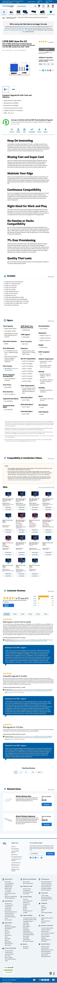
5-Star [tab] (15, 614)
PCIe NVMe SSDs (8, 885)
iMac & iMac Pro (8, 928)
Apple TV (7, 940)
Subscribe (50, 853)
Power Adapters (26, 890)
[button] (47, 804)
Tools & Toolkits (44, 895)
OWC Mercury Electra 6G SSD (33, 480)
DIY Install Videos (15, 848)
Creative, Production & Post (47, 928)
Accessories (44, 893)
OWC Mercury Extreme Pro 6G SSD (16, 480)
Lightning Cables (26, 931)
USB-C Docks (8, 955)
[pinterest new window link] (41, 857)
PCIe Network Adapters (46, 888)
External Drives (9, 901)
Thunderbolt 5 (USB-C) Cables (29, 918)
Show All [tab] (7, 614)
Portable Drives (8, 906)
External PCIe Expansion (46, 881)
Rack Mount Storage (9, 913)
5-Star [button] (34, 596)
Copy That (25, 899)
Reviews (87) (51, 42)
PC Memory (25, 948)
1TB (44, 64)
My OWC (25, 909)
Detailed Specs (8, 507)
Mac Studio (7, 932)
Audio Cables (26, 938)
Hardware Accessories (46, 897)
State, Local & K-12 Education (47, 933)
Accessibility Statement (16, 856)
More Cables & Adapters (28, 941)
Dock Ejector (26, 904)
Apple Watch (7, 938)
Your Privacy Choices (7, 982)
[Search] (35, 6)
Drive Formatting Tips (46, 953)
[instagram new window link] (33, 857)
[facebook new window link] (30, 858)
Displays (43, 905)
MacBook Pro (8, 925)
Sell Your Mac (8, 945)
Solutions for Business (47, 925)
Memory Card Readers (28, 883)
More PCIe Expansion (46, 890)
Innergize (25, 905)
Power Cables (26, 893)
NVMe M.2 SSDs (8, 886)
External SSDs (8, 910)
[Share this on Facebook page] (48, 70)
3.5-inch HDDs (8, 890)
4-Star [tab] (22, 614)
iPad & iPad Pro (8, 935)
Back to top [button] (51, 591)
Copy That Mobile (27, 900)
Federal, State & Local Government (46, 940)
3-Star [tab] (30, 614)
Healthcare (43, 938)
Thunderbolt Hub (8, 952)
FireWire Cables (26, 939)
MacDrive (25, 907)
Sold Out (46, 49)
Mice (42, 910)
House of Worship (45, 934)
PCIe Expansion (45, 879)
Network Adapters (9, 957)
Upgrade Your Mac (45, 946)
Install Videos (8, 509)
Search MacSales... (21, 6)
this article (38, 474)
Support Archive (44, 954)
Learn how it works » (15, 124)
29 (33, 772)
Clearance (43, 922)
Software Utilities (27, 910)
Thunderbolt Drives (9, 905)
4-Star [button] (34, 598)
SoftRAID (25, 912)
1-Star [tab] (45, 614)
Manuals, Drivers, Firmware (47, 949)
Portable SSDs (8, 908)
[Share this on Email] (53, 70)
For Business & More (20, 2)
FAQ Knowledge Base (46, 951)
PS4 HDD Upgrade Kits (10, 898)
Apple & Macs (8, 922)
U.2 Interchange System (46, 885)
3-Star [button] (34, 601)
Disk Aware (25, 902)
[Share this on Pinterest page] (50, 70)
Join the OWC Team (15, 862)
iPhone (6, 937)
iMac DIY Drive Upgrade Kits (11, 896)
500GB (40, 64)
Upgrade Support (45, 944)
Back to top (51, 276)
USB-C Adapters (26, 926)
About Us (13, 846)
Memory (25, 944)
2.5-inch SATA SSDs (9, 883)
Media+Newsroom (15, 865)
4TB (52, 64)
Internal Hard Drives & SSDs (26, 26)
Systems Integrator (45, 936)
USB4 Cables (26, 923)
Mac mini (7, 933)
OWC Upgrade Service (46, 956)
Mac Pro (7, 930)
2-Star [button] (34, 603)
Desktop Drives (8, 903)
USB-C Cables (26, 924)
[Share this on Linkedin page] (43, 70)
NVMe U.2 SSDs (8, 888)
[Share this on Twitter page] (46, 70)
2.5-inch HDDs (8, 891)
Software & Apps (27, 896)
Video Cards (44, 907)
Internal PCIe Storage (46, 886)
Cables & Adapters (28, 915)
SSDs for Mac (8, 881)
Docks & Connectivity (10, 948)
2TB (48, 64)
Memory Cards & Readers (29, 879)
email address (34, 853)
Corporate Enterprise (46, 929)
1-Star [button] (34, 605)
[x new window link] (38, 857)
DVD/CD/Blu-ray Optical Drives (10, 894)
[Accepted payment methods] (44, 980)
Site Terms (4, 980)
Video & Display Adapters (10, 959)
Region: (31, 1)
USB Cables (25, 928)
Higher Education (45, 931)
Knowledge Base (23, 441)
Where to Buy (14, 854)
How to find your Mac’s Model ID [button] (46, 487)
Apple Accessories (9, 943)
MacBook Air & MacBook (10, 927)
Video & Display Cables (28, 933)
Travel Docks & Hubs (9, 954)
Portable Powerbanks (28, 892)
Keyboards (43, 909)
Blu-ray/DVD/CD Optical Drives (10, 917)
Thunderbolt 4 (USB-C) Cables (29, 919)
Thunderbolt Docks (9, 950)
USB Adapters (26, 929)
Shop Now (46, 804)
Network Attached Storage (11, 911)
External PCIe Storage (46, 883)
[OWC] (8, 6)
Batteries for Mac (27, 888)
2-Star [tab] (38, 614)
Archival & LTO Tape (9, 915)
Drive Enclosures (8, 919)
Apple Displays (8, 942)
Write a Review (7, 605)
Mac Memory (26, 946)
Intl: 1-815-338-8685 (49, 2)
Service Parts (44, 900)
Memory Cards (26, 881)
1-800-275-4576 (40, 2)
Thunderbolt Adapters (28, 921)
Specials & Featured (45, 921)
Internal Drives (8, 879)
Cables (6, 960)
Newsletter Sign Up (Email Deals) (47, 918)
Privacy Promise (15, 867)
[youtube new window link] (35, 857)
